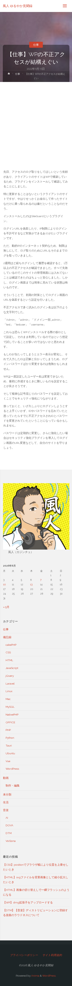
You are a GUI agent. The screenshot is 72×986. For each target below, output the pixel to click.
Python (10, 737)
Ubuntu (10, 753)
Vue (8, 761)
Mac (8, 699)
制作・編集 (13, 785)
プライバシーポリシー (24, 955)
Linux (9, 691)
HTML (9, 660)
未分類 (7, 794)
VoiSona (11, 840)
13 (31, 584)
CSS (8, 652)
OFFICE (10, 722)
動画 (6, 777)
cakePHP (11, 644)
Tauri (9, 745)
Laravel (10, 683)
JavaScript (12, 668)
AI (7, 817)
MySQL (10, 706)
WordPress (12, 768)
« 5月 (6, 607)
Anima (35, 975)
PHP (8, 730)
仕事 (36, 44)
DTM (9, 833)
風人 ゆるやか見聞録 (17, 6)
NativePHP (12, 714)
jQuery (10, 675)
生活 (6, 802)
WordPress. (49, 975)
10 (4, 584)
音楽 (6, 810)
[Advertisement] (36, 120)
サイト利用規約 (52, 955)
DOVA (9, 825)
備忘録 (7, 637)
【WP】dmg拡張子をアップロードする (28, 902)
